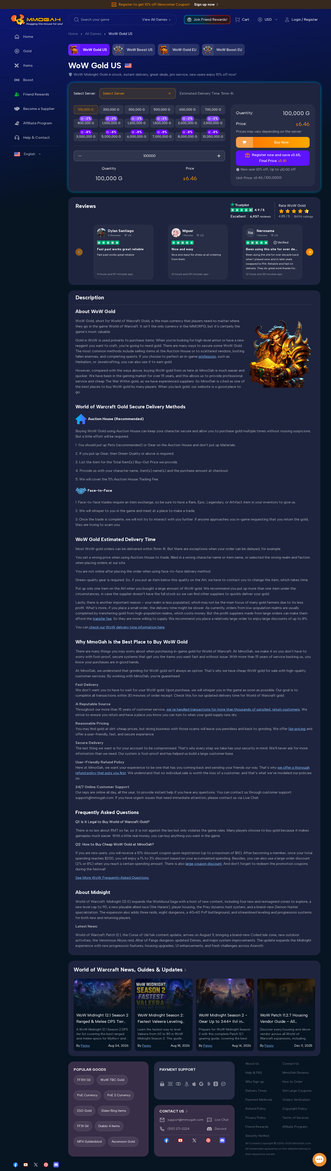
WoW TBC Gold (112, 1080)
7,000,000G (162, 137)
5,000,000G (111, 137)
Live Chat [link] (222, 1120)
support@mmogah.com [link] (185, 1120)
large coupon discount (204, 864)
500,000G (162, 109)
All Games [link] (93, 34)
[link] (18, 19)
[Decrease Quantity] (80, 156)
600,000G (187, 109)
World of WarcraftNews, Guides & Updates (128, 969)
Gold (27, 51)
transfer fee (102, 618)
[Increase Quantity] (219, 156)
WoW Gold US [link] (120, 34)
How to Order (292, 1082)
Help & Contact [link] (36, 137)
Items (28, 65)
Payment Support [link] (177, 1069)
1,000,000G (111, 123)
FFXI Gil (82, 1126)
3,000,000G (85, 137)
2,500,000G (212, 123)
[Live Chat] (319, 1159)
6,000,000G (136, 137)
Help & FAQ (253, 1073)
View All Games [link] (154, 19)
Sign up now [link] (204, 4)
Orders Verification (296, 1100)
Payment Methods (258, 1100)
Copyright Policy (294, 1109)
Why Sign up (254, 1082)
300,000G (137, 109)
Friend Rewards (256, 1127)
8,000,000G (187, 137)
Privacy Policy (255, 1118)
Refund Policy (255, 1109)
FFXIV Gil (84, 1080)
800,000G (86, 123)
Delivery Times (256, 1091)
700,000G (213, 109)
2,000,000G (187, 123)
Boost (28, 80)
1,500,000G (162, 123)
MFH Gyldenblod (89, 1142)
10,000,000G (213, 137)
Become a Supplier (38, 109)
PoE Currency (87, 1095)
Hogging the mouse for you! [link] (44, 23)
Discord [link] (220, 1129)
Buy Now (281, 142)
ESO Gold (84, 1111)
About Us (252, 1064)
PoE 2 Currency (118, 1095)
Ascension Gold (123, 1142)
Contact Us (290, 1064)
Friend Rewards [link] (36, 94)
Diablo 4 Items (109, 1126)
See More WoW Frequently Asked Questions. (112, 877)
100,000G (85, 109)
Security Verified (257, 1136)
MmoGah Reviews (295, 1073)
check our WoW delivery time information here (126, 627)
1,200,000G (137, 123)
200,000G (111, 109)
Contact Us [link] (171, 1111)
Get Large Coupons (297, 1091)
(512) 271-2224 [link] (178, 1129)
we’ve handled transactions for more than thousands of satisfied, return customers (233, 709)
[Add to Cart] (244, 142)
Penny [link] (85, 1046)
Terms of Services (295, 1118)
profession (207, 356)
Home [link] (28, 36)
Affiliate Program (37, 123)
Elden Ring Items (114, 1111)
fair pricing (297, 729)
